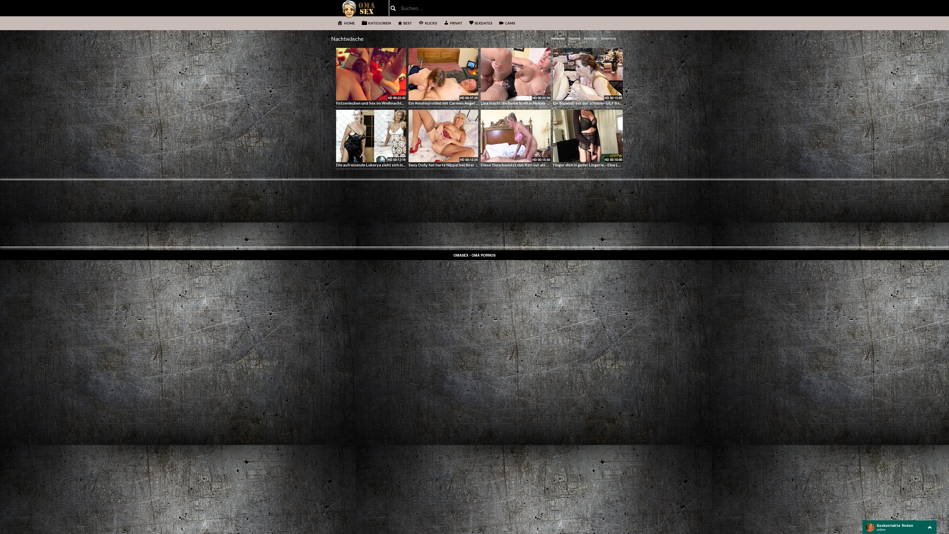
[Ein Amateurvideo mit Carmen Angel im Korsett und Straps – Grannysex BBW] (443, 74)
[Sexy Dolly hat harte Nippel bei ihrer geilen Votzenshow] (443, 136)
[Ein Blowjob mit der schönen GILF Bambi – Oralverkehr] (588, 74)
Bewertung (608, 38)
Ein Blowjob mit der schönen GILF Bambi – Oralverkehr (603, 103)
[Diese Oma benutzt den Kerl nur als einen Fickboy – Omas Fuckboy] (516, 136)
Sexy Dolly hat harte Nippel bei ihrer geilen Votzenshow (459, 164)
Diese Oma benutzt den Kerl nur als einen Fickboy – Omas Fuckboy (542, 164)
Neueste (574, 38)
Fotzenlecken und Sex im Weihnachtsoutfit (375, 103)
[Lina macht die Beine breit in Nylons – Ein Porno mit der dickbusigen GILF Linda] (516, 74)
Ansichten (590, 38)
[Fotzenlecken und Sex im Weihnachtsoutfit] (371, 74)
